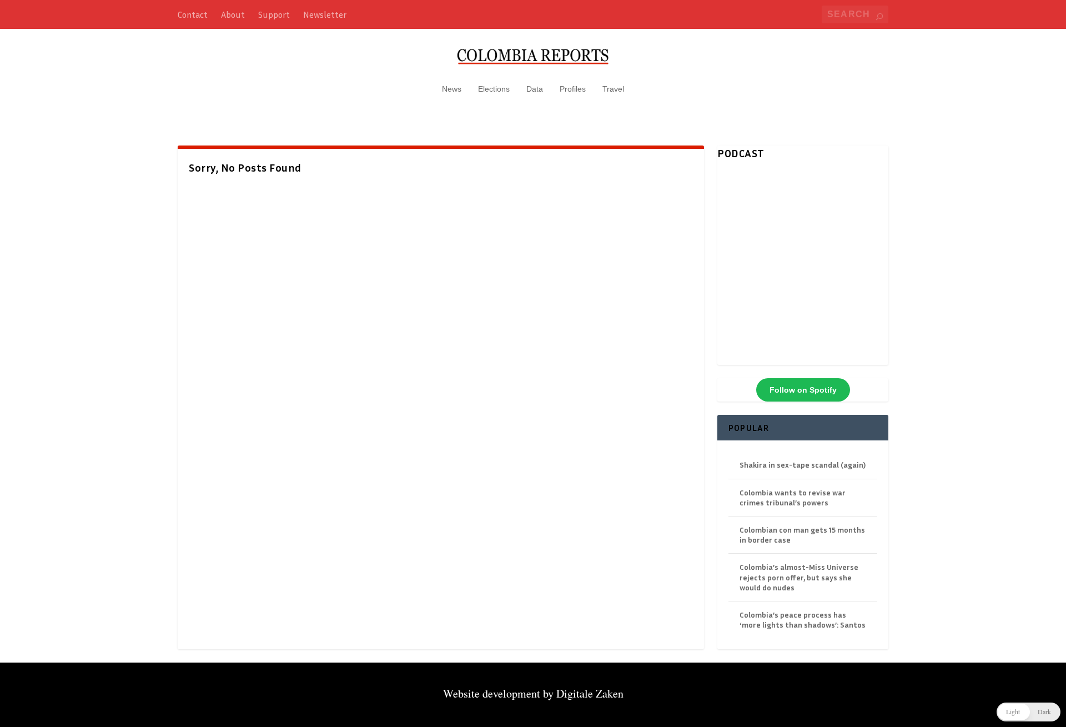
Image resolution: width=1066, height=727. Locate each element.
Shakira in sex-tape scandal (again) (803, 464)
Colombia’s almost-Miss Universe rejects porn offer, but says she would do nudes (799, 576)
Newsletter (324, 14)
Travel (613, 88)
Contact (193, 14)
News (451, 88)
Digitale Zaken (589, 693)
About (233, 14)
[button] (1028, 712)
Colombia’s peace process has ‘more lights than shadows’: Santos (803, 619)
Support (274, 14)
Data (534, 88)
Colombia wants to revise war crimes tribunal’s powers (793, 497)
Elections (494, 88)
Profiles (573, 88)
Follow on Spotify (803, 389)
